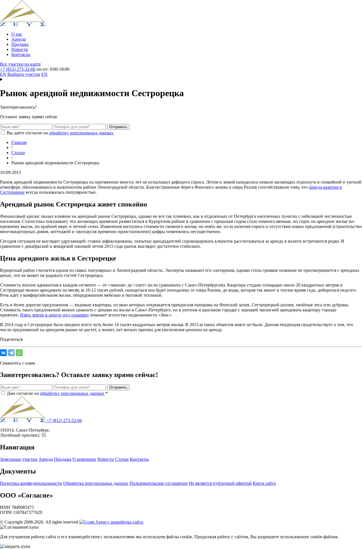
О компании (84, 459)
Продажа (20, 44)
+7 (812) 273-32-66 (17, 69)
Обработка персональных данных (95, 483)
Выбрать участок (23, 74)
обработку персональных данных (81, 132)
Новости (19, 49)
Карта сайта (264, 483)
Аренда (18, 39)
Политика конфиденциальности (31, 483)
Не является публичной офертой (220, 483)
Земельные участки (18, 459)
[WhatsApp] (19, 352)
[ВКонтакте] (3, 352)
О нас (16, 34)
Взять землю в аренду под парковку (54, 315)
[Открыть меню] (181, 79)
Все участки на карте (20, 64)
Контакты (20, 54)
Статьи (122, 459)
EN (3, 74)
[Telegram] (11, 352)
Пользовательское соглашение (159, 483)
